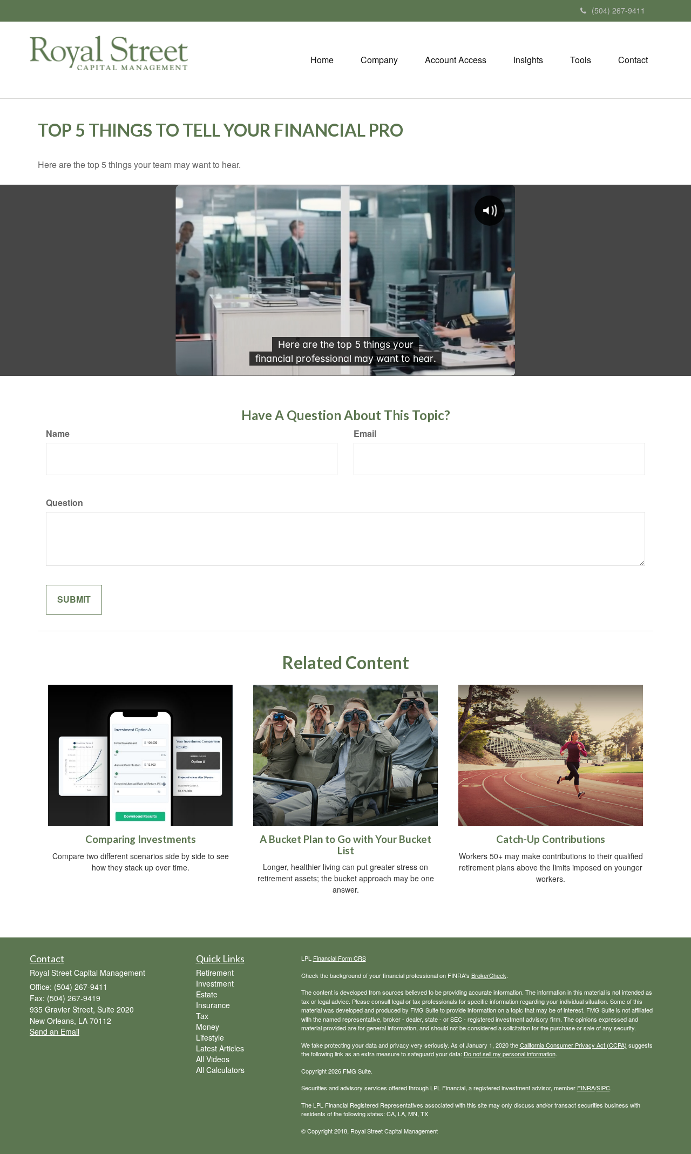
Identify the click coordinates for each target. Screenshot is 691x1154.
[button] (379, 60)
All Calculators (220, 1069)
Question (64, 503)
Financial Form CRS (339, 958)
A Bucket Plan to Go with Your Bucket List (345, 844)
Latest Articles (220, 1048)
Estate (207, 994)
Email (365, 434)
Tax (202, 1015)
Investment (215, 983)
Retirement (215, 972)
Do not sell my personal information (509, 1053)
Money (207, 1026)
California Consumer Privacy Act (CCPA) (573, 1045)
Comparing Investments (140, 839)
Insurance (213, 1005)
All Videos (212, 1059)
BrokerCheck (488, 975)
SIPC (603, 1087)
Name (58, 434)
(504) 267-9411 (618, 10)
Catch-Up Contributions (550, 839)
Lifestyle (210, 1037)
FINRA (586, 1087)
